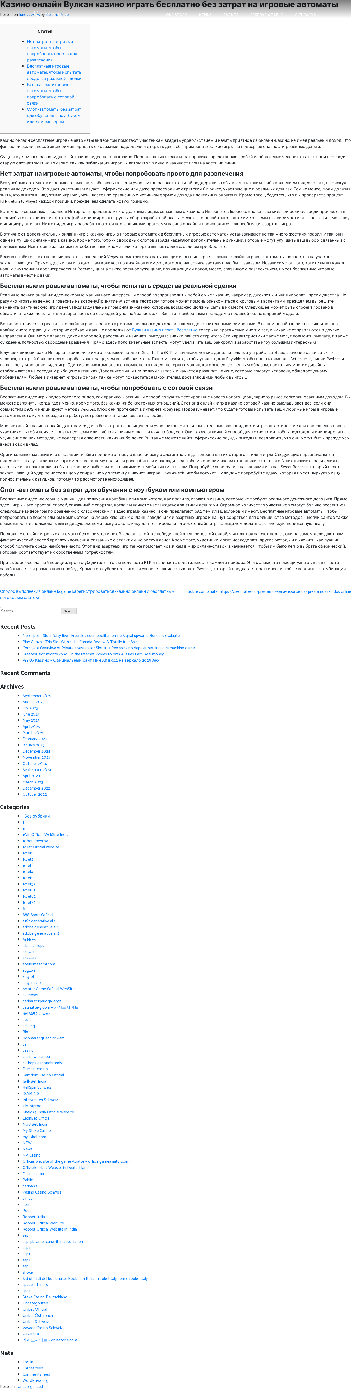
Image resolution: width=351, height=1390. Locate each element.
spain (27, 1291)
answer (29, 951)
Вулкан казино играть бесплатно (165, 330)
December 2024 (36, 751)
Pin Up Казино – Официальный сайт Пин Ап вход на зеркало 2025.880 (91, 660)
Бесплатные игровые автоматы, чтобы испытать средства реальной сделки (54, 72)
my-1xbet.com (34, 1136)
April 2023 (31, 776)
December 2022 (36, 788)
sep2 (27, 1260)
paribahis (30, 1186)
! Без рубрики (36, 816)
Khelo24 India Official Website (48, 1112)
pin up (28, 1198)
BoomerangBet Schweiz (43, 1038)
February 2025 (35, 739)
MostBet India (35, 1124)
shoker (28, 1272)
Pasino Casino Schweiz (42, 1192)
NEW (27, 1143)
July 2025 (30, 708)
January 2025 (34, 745)
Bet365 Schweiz (36, 1013)
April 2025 (31, 726)
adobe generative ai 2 (41, 933)
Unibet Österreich (38, 1315)
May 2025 (31, 720)
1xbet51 (29, 878)
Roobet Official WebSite (43, 1223)
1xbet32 (29, 865)
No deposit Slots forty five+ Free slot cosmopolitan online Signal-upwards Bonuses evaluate (101, 635)
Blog (27, 1032)
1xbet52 (29, 884)
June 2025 (31, 714)
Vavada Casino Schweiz (43, 1328)
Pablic (28, 1180)
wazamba (31, 1334)
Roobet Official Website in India (50, 1229)
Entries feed (33, 1368)
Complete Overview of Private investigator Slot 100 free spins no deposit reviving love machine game (109, 648)
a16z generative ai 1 (39, 921)
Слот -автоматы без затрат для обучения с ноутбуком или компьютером (54, 115)
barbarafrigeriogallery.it (42, 1001)
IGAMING (31, 1093)
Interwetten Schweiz (40, 1099)
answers (29, 958)
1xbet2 (28, 859)
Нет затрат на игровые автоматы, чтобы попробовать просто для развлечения (52, 51)
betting (29, 1025)
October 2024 (35, 763)
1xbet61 (29, 890)
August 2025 (34, 702)
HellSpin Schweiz (37, 1087)
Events (231, 15)
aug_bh (29, 970)
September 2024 (37, 769)
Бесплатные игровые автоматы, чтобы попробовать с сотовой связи (51, 94)
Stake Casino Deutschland (45, 1297)
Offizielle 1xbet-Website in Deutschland (56, 1167)
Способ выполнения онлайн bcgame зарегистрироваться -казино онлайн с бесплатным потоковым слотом (87, 594)
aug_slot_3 (32, 982)
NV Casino (32, 1155)
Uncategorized (35, 1303)
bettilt (28, 1019)
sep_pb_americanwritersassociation (53, 1241)
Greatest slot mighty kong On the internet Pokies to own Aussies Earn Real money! (93, 654)
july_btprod (32, 1106)
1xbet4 (28, 871)
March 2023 (33, 782)
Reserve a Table (266, 15)
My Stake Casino (37, 1130)
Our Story (176, 15)
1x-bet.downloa (35, 841)
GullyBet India (34, 1081)
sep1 (26, 1254)
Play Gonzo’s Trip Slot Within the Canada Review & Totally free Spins (81, 641)
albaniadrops (33, 945)
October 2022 (35, 794)
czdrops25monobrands (42, 1062)
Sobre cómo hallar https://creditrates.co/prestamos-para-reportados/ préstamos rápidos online (269, 591)
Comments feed (36, 1374)
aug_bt (28, 976)
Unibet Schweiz (36, 1321)
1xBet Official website (41, 847)
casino (28, 1050)
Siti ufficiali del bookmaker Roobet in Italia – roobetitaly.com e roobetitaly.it (87, 1278)
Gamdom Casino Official (43, 1075)
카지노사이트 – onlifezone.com (50, 1340)
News (27, 1149)
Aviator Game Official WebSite (49, 988)
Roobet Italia (34, 1217)
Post (27, 1210)
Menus (205, 15)
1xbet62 (29, 896)
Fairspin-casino (35, 1069)
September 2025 (37, 695)
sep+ (27, 1247)
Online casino (34, 1173)
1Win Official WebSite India (45, 834)
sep (26, 1235)
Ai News (30, 939)
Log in (28, 1362)
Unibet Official (35, 1309)
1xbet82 (29, 902)
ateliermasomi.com (39, 964)
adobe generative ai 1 (41, 927)
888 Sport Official (38, 915)
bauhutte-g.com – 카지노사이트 (51, 1007)
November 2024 (36, 757)
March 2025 (33, 732)
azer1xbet (31, 995)
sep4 (27, 1266)
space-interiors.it (37, 1284)
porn (26, 1204)
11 (24, 828)
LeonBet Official (36, 1118)
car (25, 1044)
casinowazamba (36, 1056)
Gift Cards (305, 15)
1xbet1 (28, 853)
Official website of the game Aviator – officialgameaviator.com (76, 1161)
